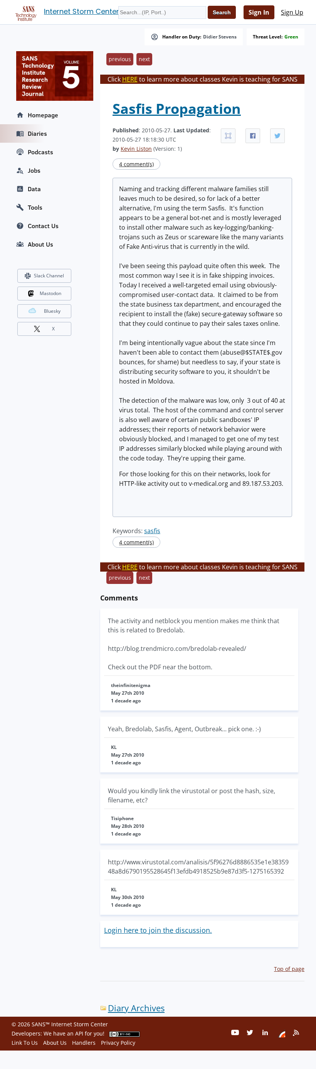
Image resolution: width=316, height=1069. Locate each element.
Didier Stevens (220, 37)
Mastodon (50, 293)
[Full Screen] (228, 135)
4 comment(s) (136, 164)
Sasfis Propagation (177, 108)
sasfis (152, 531)
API (79, 1033)
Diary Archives (136, 1008)
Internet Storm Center (81, 11)
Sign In (259, 12)
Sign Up (292, 12)
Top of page (289, 968)
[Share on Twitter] (277, 135)
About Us (40, 244)
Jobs (34, 170)
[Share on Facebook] (252, 135)
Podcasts (40, 152)
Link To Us (25, 1042)
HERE (130, 79)
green (291, 37)
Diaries (37, 133)
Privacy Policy (118, 1042)
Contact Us (43, 226)
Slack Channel (49, 275)
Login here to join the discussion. (158, 930)
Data (34, 189)
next (144, 59)
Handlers (84, 1042)
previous (120, 59)
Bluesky (52, 311)
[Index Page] (24, 12)
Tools (35, 207)
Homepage (43, 115)
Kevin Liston (136, 148)
